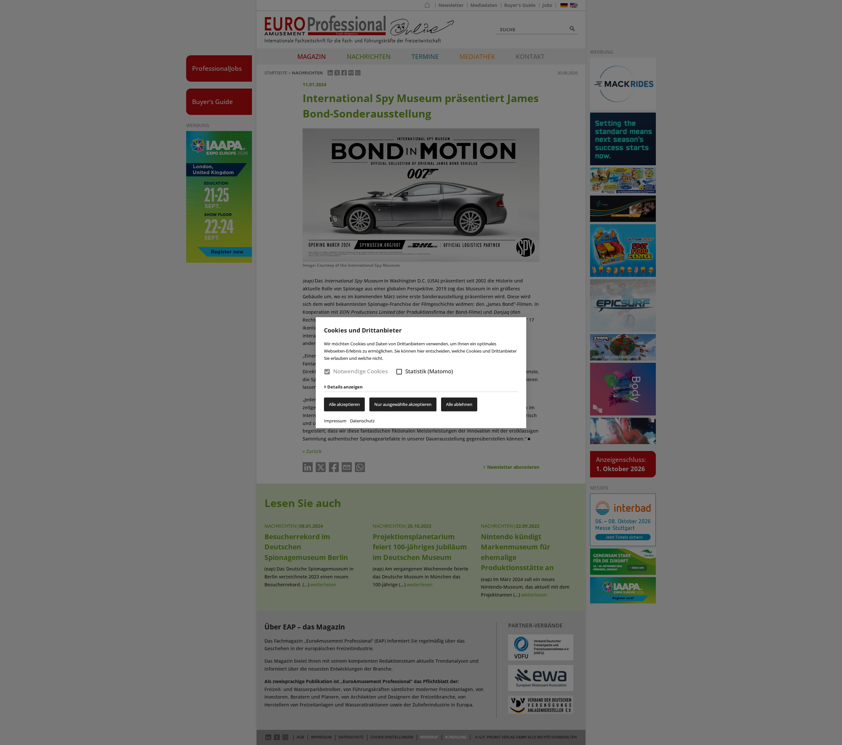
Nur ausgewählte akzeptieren (403, 404)
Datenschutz (362, 421)
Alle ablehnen (459, 404)
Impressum (335, 421)
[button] (399, 372)
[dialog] (421, 372)
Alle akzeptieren (344, 404)
